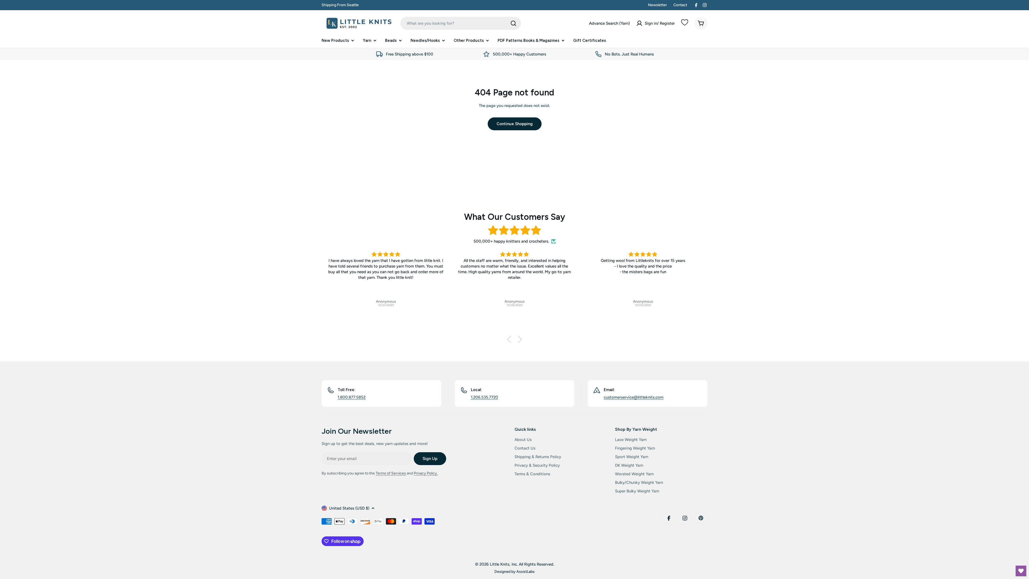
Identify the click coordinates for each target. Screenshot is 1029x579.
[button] (510, 339)
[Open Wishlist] (1021, 571)
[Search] (513, 23)
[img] (514, 230)
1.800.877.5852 (352, 397)
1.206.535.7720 (484, 397)
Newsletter (657, 5)
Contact (680, 5)
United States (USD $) (349, 508)
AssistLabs (525, 571)
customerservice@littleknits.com (633, 397)
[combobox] (460, 23)
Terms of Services (391, 473)
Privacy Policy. (426, 473)
